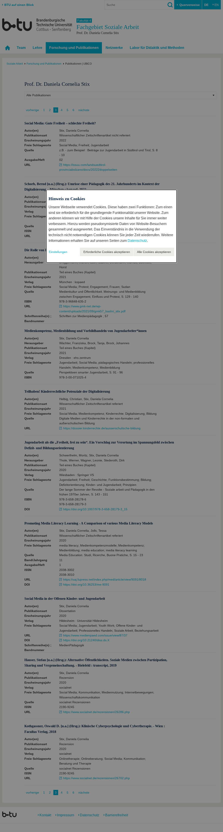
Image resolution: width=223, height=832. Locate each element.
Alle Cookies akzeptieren (154, 252)
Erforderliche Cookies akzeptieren (106, 252)
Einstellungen (58, 252)
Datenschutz (137, 240)
